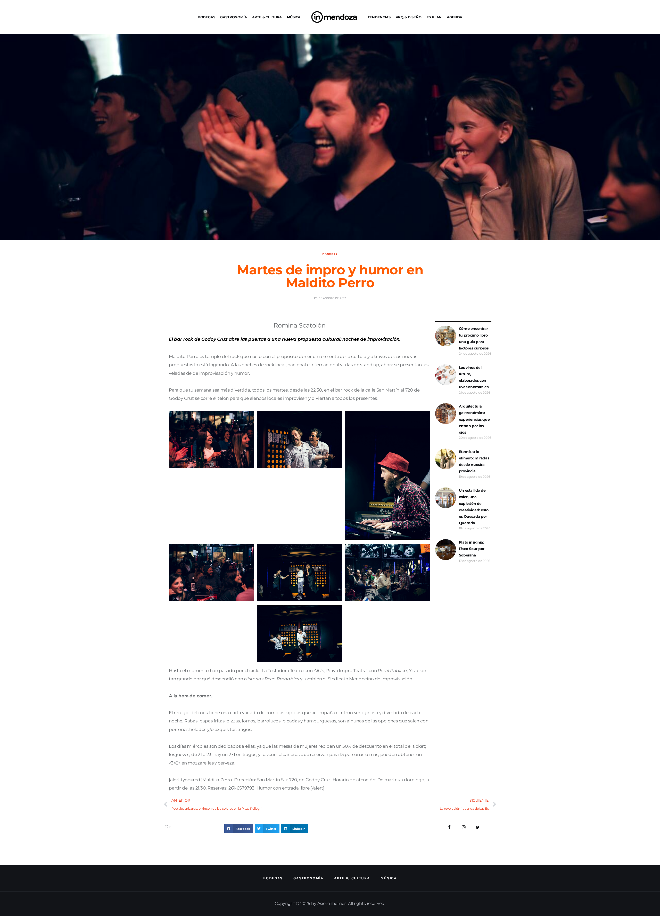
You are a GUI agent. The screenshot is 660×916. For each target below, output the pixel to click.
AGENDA (454, 17)
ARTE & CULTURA (267, 17)
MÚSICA (293, 17)
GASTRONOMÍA (233, 17)
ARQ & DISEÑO (409, 17)
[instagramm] (463, 827)
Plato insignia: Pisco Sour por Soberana (471, 548)
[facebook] (449, 827)
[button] (238, 828)
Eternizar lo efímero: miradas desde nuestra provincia (474, 461)
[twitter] (477, 827)
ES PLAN (434, 17)
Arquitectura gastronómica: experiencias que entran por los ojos (474, 419)
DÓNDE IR (330, 254)
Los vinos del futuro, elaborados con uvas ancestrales (473, 377)
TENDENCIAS (379, 17)
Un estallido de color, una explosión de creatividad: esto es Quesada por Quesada (474, 506)
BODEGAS (206, 17)
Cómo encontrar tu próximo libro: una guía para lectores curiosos (474, 338)
